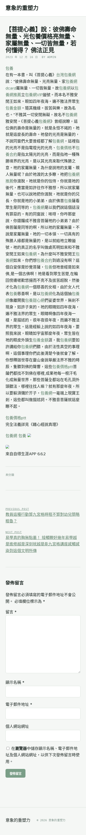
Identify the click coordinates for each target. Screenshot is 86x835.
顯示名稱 (15, 682)
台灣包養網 (66, 75)
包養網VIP (34, 94)
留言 (11, 612)
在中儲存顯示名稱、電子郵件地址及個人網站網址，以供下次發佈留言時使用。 (43, 755)
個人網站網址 (17, 726)
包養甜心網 (34, 300)
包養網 (65, 88)
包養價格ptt (62, 366)
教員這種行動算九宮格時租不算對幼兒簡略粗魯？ (43, 515)
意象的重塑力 (22, 8)
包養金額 (13, 108)
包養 (9, 68)
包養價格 (64, 147)
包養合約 (44, 260)
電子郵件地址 (19, 704)
